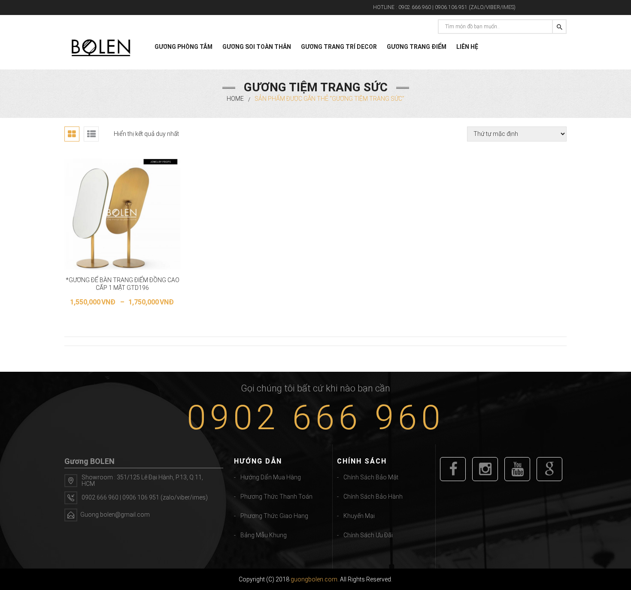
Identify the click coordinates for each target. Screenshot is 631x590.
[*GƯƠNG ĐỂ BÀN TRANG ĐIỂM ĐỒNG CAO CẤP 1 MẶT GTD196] (122, 214)
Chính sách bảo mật (370, 477)
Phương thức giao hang (274, 515)
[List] (91, 133)
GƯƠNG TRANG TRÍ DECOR (339, 46)
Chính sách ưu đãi (368, 535)
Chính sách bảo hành (373, 496)
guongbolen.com (314, 579)
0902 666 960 (315, 417)
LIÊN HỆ (467, 46)
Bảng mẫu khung (263, 535)
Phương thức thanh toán (276, 496)
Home (235, 98)
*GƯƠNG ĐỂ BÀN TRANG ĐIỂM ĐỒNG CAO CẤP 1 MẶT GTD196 (122, 284)
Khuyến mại (359, 515)
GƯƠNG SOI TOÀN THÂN (256, 46)
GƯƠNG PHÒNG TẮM (183, 46)
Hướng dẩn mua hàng (270, 477)
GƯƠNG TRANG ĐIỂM (416, 46)
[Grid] (71, 133)
